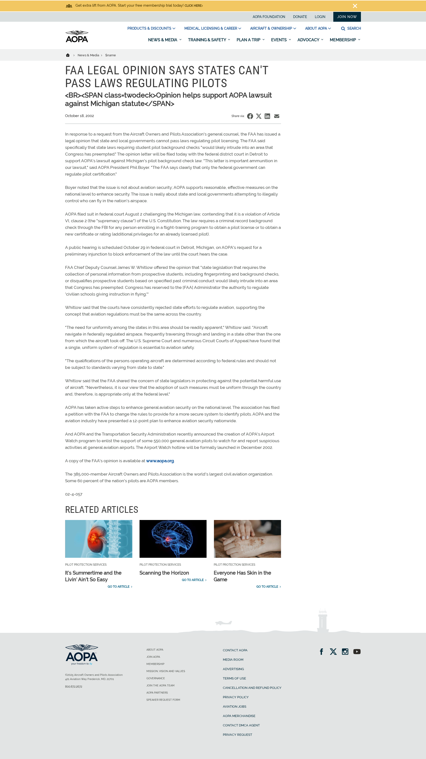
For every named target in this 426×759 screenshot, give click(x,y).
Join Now (347, 17)
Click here (193, 5)
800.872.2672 (73, 686)
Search (353, 28)
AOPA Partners (157, 692)
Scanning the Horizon (164, 573)
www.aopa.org (160, 460)
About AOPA (316, 28)
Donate (300, 17)
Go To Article (118, 586)
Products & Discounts (149, 28)
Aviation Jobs (234, 706)
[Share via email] (277, 116)
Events (279, 40)
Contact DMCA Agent (241, 725)
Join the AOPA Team (160, 685)
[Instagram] (346, 652)
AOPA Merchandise (239, 716)
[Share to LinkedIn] (267, 116)
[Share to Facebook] (250, 116)
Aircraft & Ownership (271, 28)
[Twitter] (334, 652)
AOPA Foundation (269, 17)
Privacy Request (237, 735)
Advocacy (309, 40)
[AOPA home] (77, 41)
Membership (343, 40)
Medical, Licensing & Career (210, 28)
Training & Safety (207, 40)
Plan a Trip (249, 40)
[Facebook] (323, 652)
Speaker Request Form (163, 699)
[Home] (71, 54)
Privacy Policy (236, 697)
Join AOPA (153, 657)
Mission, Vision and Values (165, 671)
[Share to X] (259, 116)
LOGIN (320, 17)
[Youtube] (357, 652)
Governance (155, 678)
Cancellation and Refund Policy (252, 688)
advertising (233, 669)
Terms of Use (234, 678)
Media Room (233, 659)
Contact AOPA (235, 650)
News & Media (163, 40)
